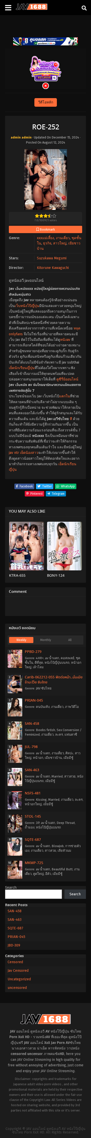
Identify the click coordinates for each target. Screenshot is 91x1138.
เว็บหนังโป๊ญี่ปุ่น (27, 306)
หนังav (65, 340)
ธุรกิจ (47, 243)
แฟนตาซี (70, 734)
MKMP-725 (34, 863)
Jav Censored (18, 970)
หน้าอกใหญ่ (33, 804)
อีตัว (48, 874)
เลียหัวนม (64, 850)
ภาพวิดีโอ (72, 707)
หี (71, 419)
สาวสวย (70, 776)
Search (11, 887)
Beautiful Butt (62, 869)
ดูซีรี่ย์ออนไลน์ (67, 379)
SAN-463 (32, 770)
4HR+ (39, 658)
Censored (15, 962)
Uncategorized (19, 979)
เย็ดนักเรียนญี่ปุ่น (22, 368)
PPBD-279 (33, 651)
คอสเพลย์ (67, 658)
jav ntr (14, 453)
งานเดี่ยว (63, 238)
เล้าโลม (38, 667)
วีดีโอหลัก (45, 102)
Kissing (41, 799)
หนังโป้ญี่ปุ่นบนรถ (57, 662)
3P (37, 823)
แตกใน (64, 396)
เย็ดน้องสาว (29, 453)
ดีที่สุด (39, 662)
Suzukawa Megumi (51, 258)
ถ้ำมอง (29, 827)
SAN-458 (32, 723)
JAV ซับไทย (44, 688)
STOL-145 (33, 816)
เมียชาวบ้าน (53, 758)
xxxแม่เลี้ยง (45, 238)
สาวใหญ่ (59, 243)
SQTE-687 (33, 839)
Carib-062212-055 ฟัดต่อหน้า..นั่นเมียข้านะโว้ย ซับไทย (53, 680)
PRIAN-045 (34, 700)
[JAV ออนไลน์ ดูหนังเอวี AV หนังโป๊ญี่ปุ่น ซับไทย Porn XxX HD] (31, 9)
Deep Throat (66, 823)
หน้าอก (38, 758)
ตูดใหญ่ (38, 874)
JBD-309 (14, 945)
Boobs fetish (45, 730)
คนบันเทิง (43, 707)
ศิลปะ (69, 753)
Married (57, 776)
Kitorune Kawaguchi (53, 268)
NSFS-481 (33, 793)
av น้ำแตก (52, 658)
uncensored (17, 988)
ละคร (59, 734)
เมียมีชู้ (68, 758)
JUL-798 (31, 747)
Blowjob (58, 846)
